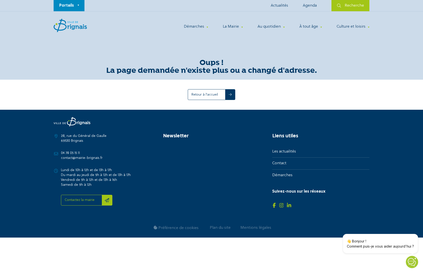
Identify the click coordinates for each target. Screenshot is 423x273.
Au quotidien (269, 26)
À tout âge (308, 26)
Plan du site (220, 228)
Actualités (279, 6)
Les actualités (284, 151)
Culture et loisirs (351, 26)
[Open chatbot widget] (412, 262)
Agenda (310, 6)
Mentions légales (255, 228)
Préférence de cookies (178, 228)
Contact (279, 163)
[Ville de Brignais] (70, 25)
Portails (66, 5)
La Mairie (231, 26)
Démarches (194, 26)
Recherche (354, 5)
